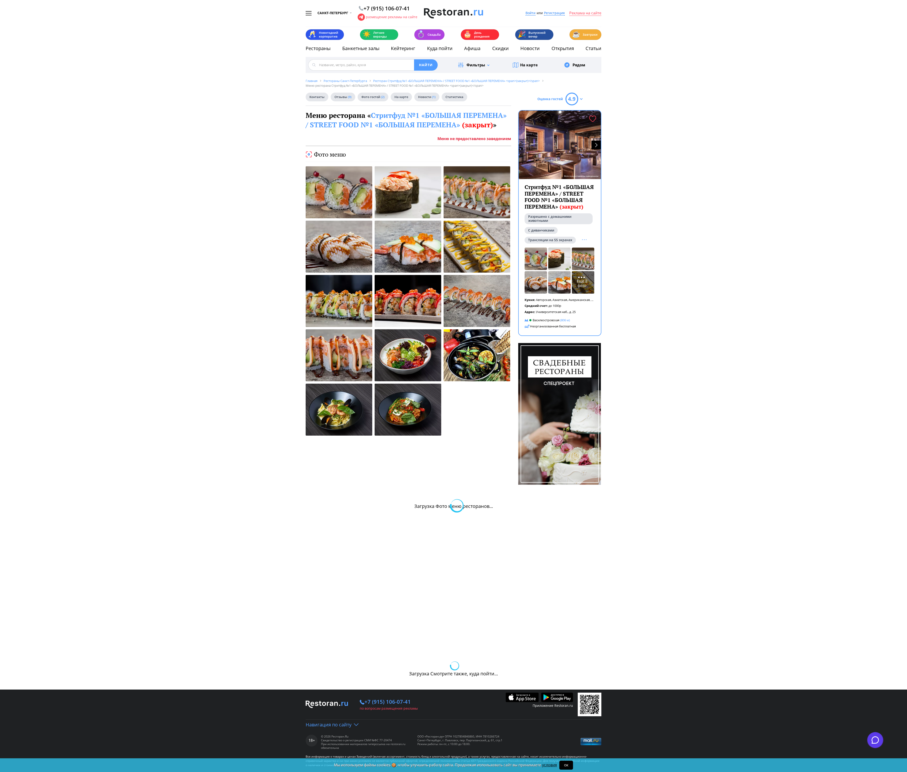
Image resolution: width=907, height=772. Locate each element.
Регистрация (554, 13)
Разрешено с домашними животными (549, 218)
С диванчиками (541, 230)
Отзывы (342, 97)
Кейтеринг (403, 48)
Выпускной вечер (532, 34)
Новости (530, 48)
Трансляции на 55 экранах (550, 240)
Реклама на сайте (585, 13)
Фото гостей (373, 97)
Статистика (454, 97)
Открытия (563, 48)
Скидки (500, 48)
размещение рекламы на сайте (391, 17)
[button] (596, 145)
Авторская (543, 300)
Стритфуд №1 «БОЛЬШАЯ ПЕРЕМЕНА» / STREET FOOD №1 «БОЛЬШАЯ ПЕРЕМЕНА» (406, 120)
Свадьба (429, 34)
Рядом (579, 65)
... (592, 300)
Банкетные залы (360, 48)
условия (549, 765)
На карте (529, 65)
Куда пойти (440, 48)
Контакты (317, 97)
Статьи (593, 48)
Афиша (472, 48)
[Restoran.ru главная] (453, 13)
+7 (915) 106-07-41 (387, 702)
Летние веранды (375, 34)
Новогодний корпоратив (323, 34)
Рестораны (318, 48)
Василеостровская (546, 320)
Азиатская (559, 300)
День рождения (476, 34)
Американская (579, 300)
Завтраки (585, 34)
